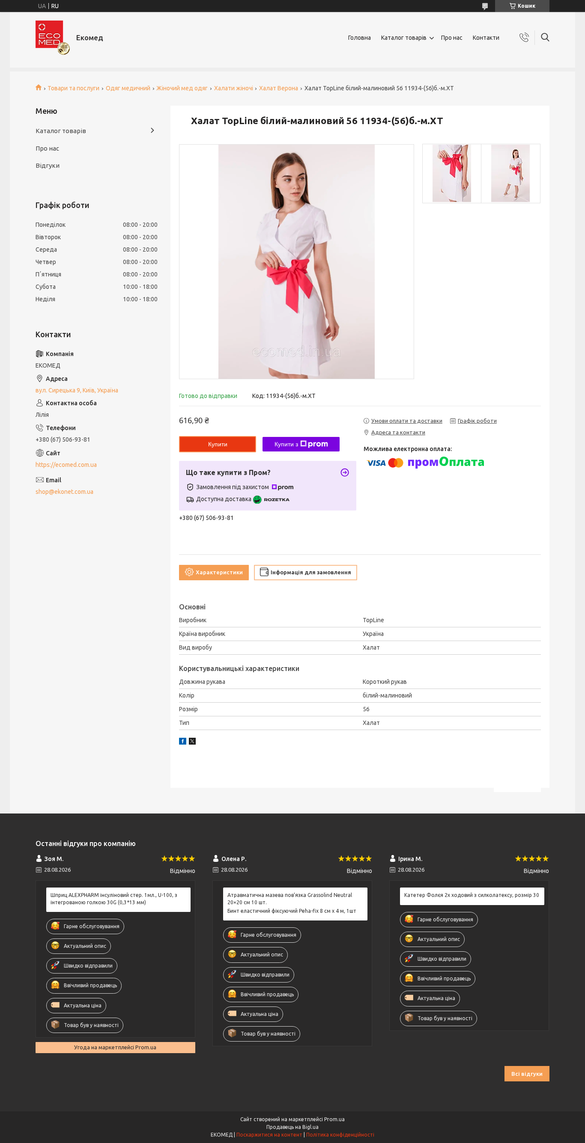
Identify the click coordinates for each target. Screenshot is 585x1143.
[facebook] (182, 742)
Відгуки (48, 165)
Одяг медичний (128, 88)
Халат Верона (278, 88)
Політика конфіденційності (340, 1134)
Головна (359, 37)
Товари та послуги (73, 88)
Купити (217, 444)
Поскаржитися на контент (269, 1134)
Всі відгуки (527, 1074)
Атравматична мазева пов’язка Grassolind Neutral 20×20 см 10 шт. (289, 898)
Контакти (486, 37)
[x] (192, 742)
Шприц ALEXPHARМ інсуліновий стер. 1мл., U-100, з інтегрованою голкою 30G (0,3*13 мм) (114, 898)
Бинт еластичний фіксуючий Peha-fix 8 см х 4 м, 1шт (291, 911)
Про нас (452, 37)
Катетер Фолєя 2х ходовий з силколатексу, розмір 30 (471, 895)
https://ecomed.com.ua (66, 464)
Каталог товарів (404, 37)
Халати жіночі (233, 88)
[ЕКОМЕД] (53, 38)
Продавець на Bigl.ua (292, 1127)
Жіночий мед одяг (182, 88)
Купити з (286, 444)
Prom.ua (334, 1119)
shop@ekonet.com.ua (64, 491)
